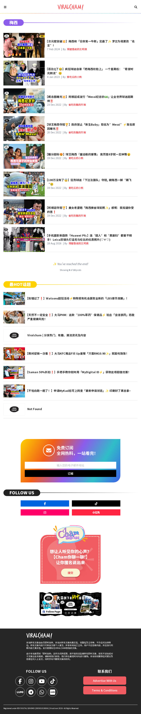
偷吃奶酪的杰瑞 (77, 104)
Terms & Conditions (104, 690)
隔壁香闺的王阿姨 (77, 49)
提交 (70, 573)
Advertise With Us (104, 681)
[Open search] (136, 7)
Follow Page (53, 611)
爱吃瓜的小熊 (74, 77)
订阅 (70, 473)
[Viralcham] (70, 7)
